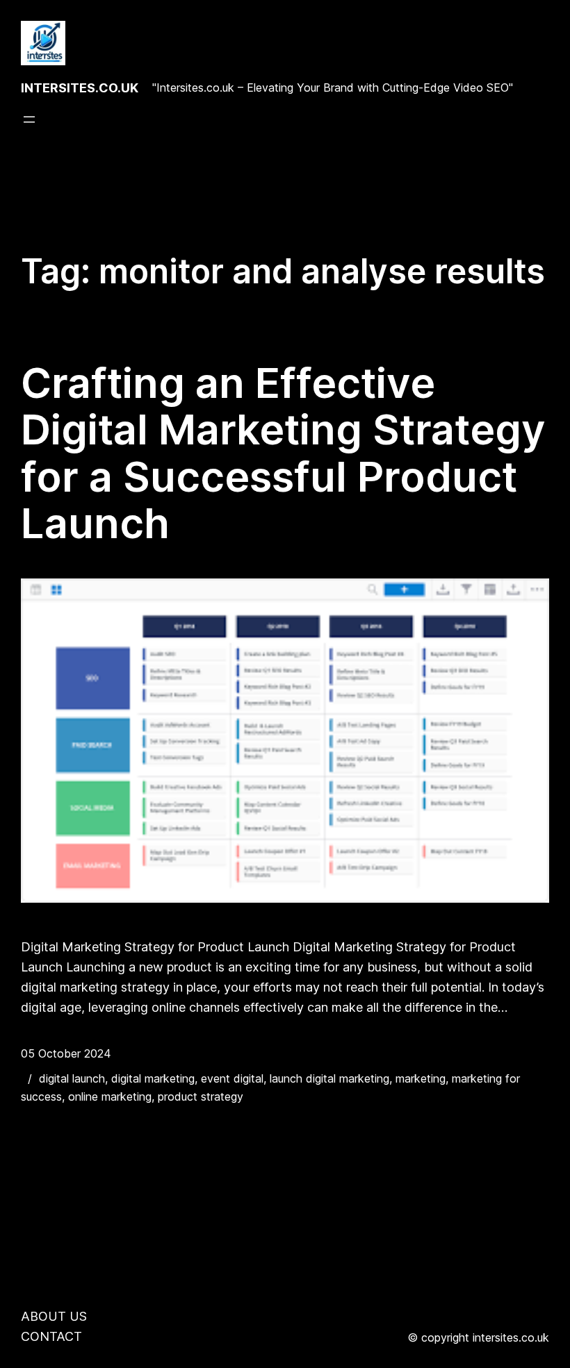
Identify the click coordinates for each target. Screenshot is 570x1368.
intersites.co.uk (79, 88)
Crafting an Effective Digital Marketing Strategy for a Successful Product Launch (283, 453)
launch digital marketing (329, 1078)
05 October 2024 (66, 1053)
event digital (232, 1078)
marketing (421, 1078)
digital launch (72, 1078)
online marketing (110, 1096)
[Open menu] (29, 119)
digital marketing (153, 1078)
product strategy (200, 1096)
